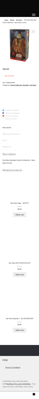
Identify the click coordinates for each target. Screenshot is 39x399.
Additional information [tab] (11, 134)
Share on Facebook (13, 113)
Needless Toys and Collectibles (18, 384)
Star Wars (19, 20)
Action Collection (16, 85)
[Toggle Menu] (33, 15)
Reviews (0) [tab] (6, 147)
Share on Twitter (12, 110)
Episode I (26, 85)
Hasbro (19, 206)
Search (19, 395)
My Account (6, 395)
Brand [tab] (4, 140)
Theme (12, 20)
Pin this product (12, 116)
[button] (33, 31)
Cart (30, 393)
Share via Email (11, 119)
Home (6, 20)
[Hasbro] (10, 96)
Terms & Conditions (12, 367)
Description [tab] (6, 127)
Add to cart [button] (19, 215)
